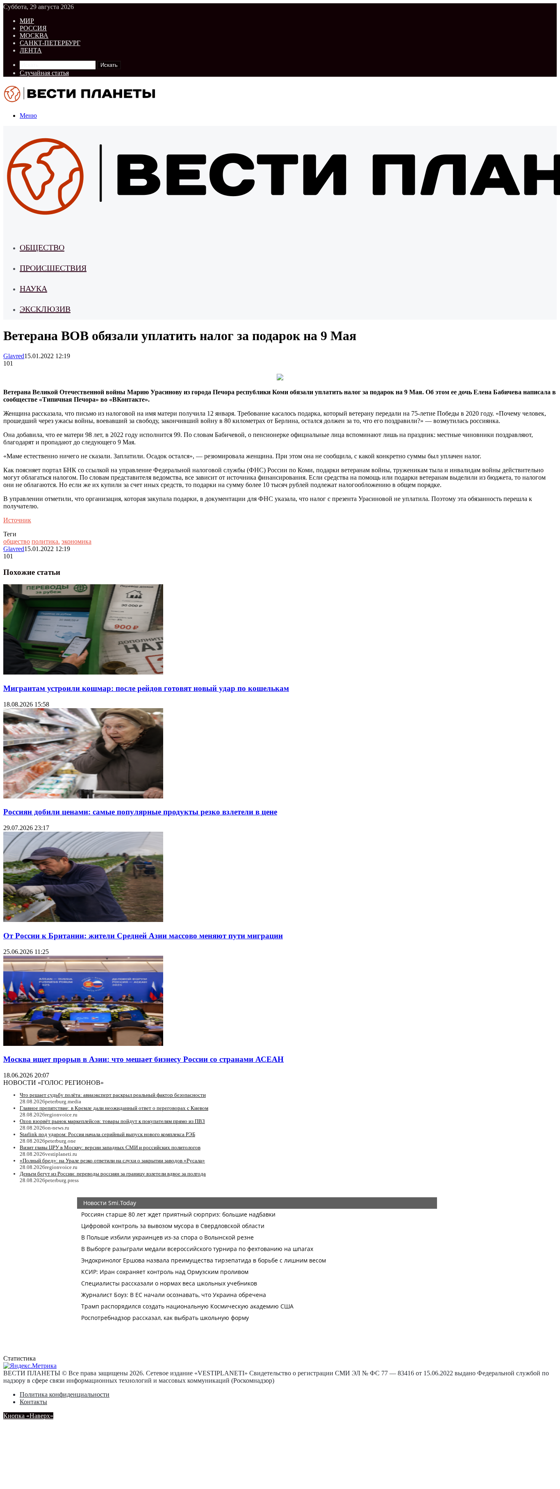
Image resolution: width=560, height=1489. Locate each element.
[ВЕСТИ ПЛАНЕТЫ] (80, 101)
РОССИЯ (33, 28)
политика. (46, 541)
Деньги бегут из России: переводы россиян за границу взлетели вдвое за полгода (113, 1174)
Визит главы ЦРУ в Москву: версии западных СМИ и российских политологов (110, 1147)
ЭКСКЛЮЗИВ (45, 308)
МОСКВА (34, 35)
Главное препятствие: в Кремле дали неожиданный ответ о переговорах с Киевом (114, 1108)
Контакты (33, 1401)
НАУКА (33, 288)
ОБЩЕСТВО (42, 247)
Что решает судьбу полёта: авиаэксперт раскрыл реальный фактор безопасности (113, 1095)
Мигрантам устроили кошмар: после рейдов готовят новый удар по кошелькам (146, 688)
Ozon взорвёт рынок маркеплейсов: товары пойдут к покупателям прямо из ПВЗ (112, 1121)
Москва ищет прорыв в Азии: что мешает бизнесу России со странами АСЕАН (143, 1059)
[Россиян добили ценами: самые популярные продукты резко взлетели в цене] (83, 796)
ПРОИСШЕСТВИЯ (53, 267)
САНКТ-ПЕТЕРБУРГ (50, 42)
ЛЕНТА (31, 50)
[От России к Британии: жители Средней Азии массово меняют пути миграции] (83, 919)
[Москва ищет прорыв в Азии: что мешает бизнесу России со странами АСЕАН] (83, 1043)
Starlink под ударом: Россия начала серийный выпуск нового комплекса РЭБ (107, 1134)
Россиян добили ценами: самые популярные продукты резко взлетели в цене (140, 811)
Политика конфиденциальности (64, 1394)
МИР (27, 20)
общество (16, 541)
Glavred (13, 355)
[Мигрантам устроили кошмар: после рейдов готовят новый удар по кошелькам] (83, 672)
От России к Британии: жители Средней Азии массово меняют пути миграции (143, 935)
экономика (76, 541)
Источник (17, 520)
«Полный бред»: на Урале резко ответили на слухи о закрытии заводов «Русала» (112, 1160)
